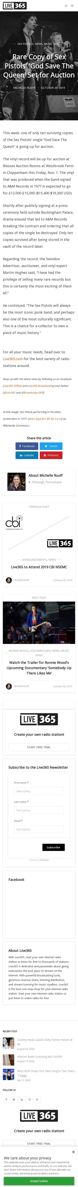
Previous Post (39, 506)
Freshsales (44, 860)
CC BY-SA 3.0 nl (52, 418)
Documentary (40, 650)
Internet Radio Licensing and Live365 (39, 1056)
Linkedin (29, 455)
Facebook (28, 446)
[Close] (73, 1152)
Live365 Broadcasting (40, 386)
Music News (52, 44)
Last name (20, 801)
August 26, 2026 (25, 1049)
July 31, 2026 (23, 1080)
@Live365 (9, 392)
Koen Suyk (35, 418)
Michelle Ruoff (51, 475)
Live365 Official (13, 386)
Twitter (53, 446)
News (39, 44)
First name (20, 782)
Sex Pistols (25, 44)
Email (17, 821)
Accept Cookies (39, 1181)
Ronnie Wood (18, 650)
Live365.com (13, 358)
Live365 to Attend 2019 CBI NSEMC (39, 567)
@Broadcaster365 (32, 392)
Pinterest (53, 455)
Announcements (34, 559)
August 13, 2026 (25, 1061)
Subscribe (53, 847)
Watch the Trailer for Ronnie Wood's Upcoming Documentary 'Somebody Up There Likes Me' (39, 667)
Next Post (39, 597)
